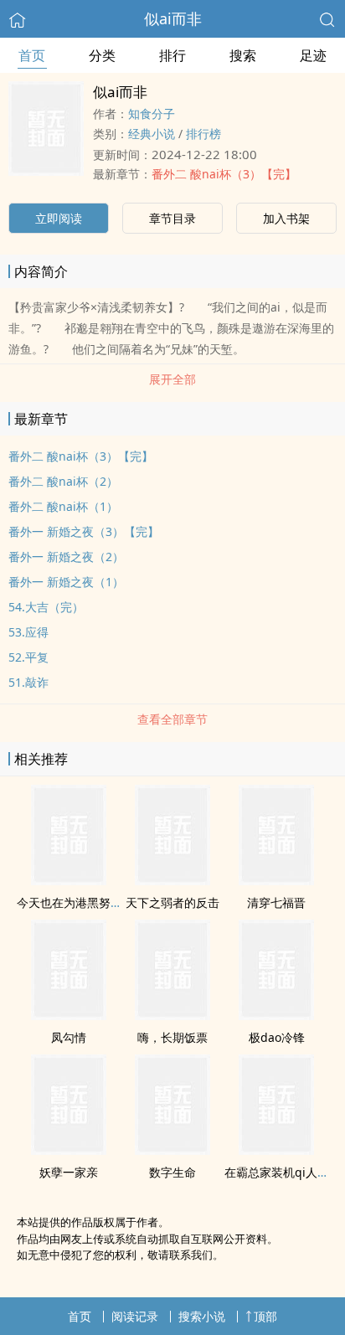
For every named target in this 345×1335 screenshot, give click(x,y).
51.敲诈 (28, 682)
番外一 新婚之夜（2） (66, 556)
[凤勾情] (68, 1015)
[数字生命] (172, 1150)
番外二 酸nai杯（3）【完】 (224, 174)
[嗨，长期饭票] (172, 1015)
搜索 (242, 55)
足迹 (313, 55)
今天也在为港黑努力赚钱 (81, 902)
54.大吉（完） (46, 607)
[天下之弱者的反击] (172, 880)
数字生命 (172, 1172)
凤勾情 (68, 1037)
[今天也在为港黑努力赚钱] (68, 880)
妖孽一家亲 (68, 1172)
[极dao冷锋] (276, 1015)
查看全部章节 (172, 719)
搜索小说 (201, 1316)
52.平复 (28, 657)
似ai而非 (173, 18)
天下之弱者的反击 (172, 902)
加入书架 (286, 218)
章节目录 (172, 218)
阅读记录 (134, 1316)
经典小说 (151, 134)
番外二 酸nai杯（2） (63, 481)
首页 (31, 55)
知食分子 (151, 113)
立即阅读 (58, 218)
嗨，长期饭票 (172, 1037)
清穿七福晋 (276, 902)
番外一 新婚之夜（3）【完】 (83, 531)
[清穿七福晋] (276, 880)
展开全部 (172, 379)
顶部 (265, 1316)
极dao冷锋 (277, 1037)
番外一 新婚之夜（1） (66, 582)
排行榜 (203, 134)
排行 (172, 55)
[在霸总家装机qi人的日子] (276, 1150)
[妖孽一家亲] (68, 1150)
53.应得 (28, 632)
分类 (102, 55)
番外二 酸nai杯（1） (63, 506)
